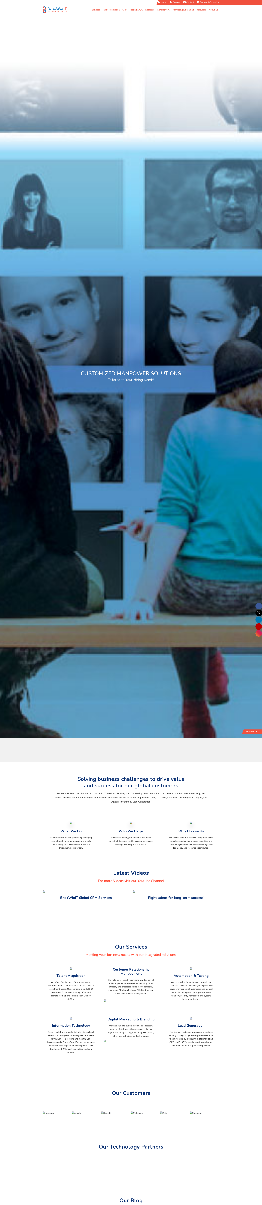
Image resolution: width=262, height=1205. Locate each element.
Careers (176, 2)
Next (255, 388)
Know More (251, 732)
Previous (6, 388)
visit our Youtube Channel (144, 881)
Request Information (209, 2)
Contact (190, 2)
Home (163, 2)
